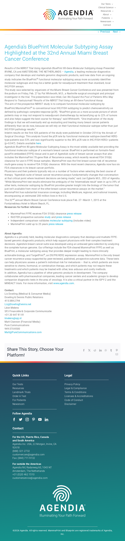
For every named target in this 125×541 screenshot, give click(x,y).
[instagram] (27, 419)
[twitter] (20, 419)
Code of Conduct (73, 400)
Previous (105, 31)
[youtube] (40, 419)
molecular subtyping (61, 220)
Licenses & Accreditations (78, 396)
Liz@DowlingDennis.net (18, 304)
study (48, 217)
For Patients (19, 400)
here (38, 143)
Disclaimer (70, 404)
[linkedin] (46, 419)
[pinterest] (33, 419)
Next (115, 31)
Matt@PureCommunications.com (23, 332)
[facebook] (14, 419)
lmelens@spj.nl (13, 318)
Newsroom (18, 404)
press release (74, 213)
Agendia (68, 71)
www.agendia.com (63, 283)
